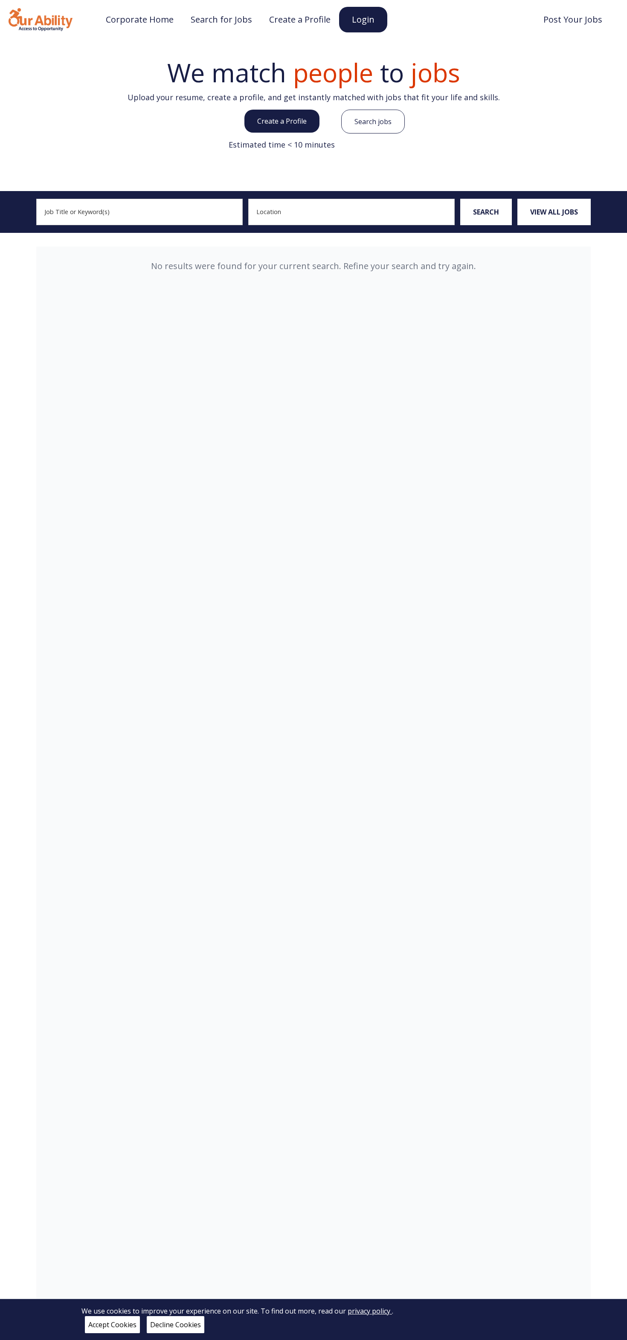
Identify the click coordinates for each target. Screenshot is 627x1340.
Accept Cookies (112, 1324)
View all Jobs (554, 212)
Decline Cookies (175, 1324)
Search (486, 212)
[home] (41, 18)
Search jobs (373, 121)
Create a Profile (282, 121)
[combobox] (139, 212)
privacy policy (370, 1311)
